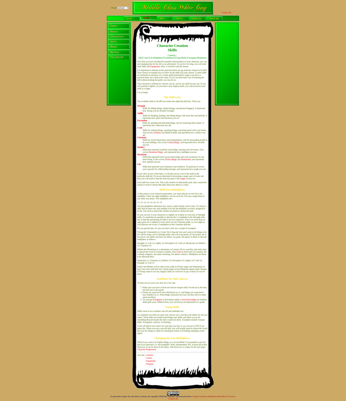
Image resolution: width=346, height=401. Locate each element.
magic (182, 178)
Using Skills (180, 58)
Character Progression (146, 349)
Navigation (157, 299)
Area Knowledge (189, 299)
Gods (178, 252)
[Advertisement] (227, 64)
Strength (141, 106)
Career (149, 358)
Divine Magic (171, 159)
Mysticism (141, 154)
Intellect (140, 147)
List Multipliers (155, 58)
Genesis (149, 355)
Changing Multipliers (197, 58)
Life (139, 164)
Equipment (155, 66)
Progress (150, 364)
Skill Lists (143, 58)
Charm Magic (174, 142)
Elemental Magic (156, 152)
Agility (140, 113)
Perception (142, 120)
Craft (139, 128)
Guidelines (168, 58)
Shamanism (186, 159)
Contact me (226, 12)
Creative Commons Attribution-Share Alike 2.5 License (214, 396)
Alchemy (157, 132)
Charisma (141, 137)
